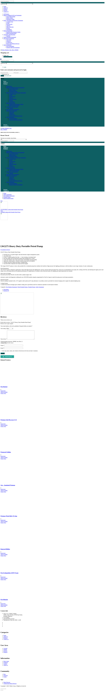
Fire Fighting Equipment (8, 195)
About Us (5, 7)
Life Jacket (8, 39)
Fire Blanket (4, 599)
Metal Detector (6, 682)
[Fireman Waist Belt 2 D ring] (14, 513)
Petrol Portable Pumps (8, 198)
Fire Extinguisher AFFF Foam (9, 573)
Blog (4, 674)
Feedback (5, 662)
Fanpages (5, 675)
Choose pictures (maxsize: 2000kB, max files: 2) (11, 341)
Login (4, 67)
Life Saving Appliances (8, 38)
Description (6, 289)
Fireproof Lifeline (6, 452)
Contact (5, 663)
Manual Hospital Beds (11, 33)
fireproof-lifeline (5, 549)
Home (4, 6)
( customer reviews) (5, 249)
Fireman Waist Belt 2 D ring (9, 516)
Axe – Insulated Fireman (8, 485)
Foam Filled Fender (10, 16)
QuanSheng (9, 29)
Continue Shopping (7, 56)
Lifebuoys (8, 41)
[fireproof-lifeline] (18, 546)
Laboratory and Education (9, 34)
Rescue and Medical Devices (12, 43)
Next (2, 210)
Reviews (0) (6, 290)
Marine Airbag (9, 18)
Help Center (6, 661)
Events (4, 676)
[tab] (53, 289)
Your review (4, 339)
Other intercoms (10, 27)
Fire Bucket (4, 386)
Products (5, 9)
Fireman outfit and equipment (13, 47)
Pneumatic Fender (10, 19)
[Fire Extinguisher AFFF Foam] (15, 570)
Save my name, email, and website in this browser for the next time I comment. (20, 350)
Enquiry (2, 143)
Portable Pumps (6, 197)
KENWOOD (9, 24)
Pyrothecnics (9, 42)
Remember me (5, 74)
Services (5, 10)
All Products (6, 14)
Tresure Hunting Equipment (9, 37)
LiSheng (8, 25)
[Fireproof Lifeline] (14, 449)
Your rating (3, 328)
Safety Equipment (7, 45)
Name (2, 345)
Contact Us (5, 11)
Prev (2, 200)
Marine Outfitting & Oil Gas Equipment (12, 15)
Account (5, 648)
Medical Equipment (7, 30)
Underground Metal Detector (9, 683)
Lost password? (7, 75)
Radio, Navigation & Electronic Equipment (13, 20)
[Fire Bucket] (18, 384)
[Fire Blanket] (11, 596)
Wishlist (5, 649)
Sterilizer (8, 36)
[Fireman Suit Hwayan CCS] (18, 417)
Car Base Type (9, 21)
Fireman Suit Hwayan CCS (9, 420)
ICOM (7, 23)
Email (2, 348)
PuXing (8, 28)
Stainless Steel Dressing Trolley (13, 32)
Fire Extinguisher (10, 46)
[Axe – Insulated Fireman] (17, 482)
